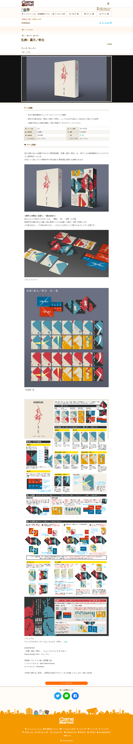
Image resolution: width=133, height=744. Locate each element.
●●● (65, 642)
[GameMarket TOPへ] (66, 720)
